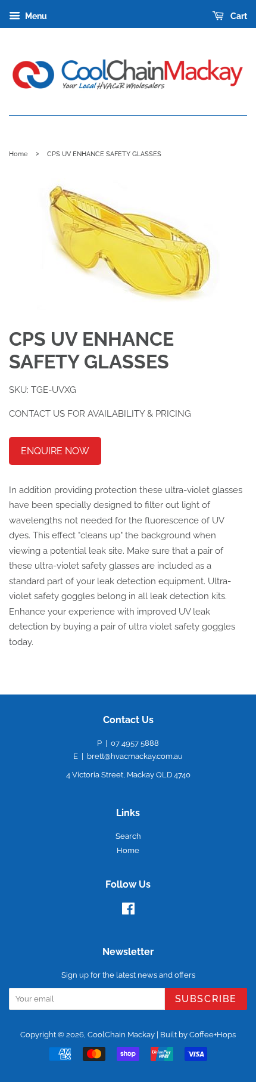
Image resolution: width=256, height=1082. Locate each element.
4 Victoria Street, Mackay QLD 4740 (128, 774)
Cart (238, 16)
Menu (35, 16)
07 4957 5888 (135, 743)
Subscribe (206, 999)
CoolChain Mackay (121, 1034)
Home (18, 154)
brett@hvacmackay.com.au (135, 756)
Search (128, 836)
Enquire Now (55, 451)
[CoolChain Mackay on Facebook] (128, 911)
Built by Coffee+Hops (198, 1034)
